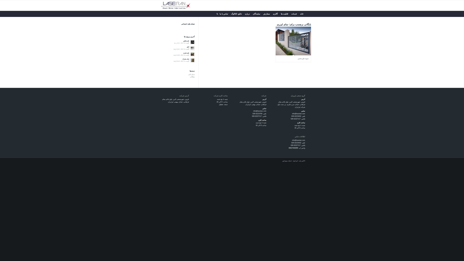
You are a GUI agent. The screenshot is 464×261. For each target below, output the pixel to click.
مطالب (192, 77)
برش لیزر (191, 74)
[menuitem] (302, 14)
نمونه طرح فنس (303, 58)
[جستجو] (216, 14)
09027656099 (293, 148)
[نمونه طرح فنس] (293, 41)
